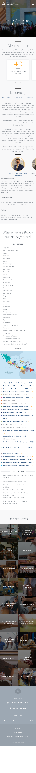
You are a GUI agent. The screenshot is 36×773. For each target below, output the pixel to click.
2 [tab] (18, 82)
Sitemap (18, 728)
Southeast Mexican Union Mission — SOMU (17, 462)
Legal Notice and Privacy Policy (18, 736)
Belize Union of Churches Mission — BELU (17, 386)
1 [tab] (15, 82)
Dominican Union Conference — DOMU (16, 406)
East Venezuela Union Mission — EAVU (16, 409)
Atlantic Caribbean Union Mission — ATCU (17, 383)
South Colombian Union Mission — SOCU (17, 459)
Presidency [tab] (6, 98)
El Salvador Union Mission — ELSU (15, 412)
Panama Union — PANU (11, 454)
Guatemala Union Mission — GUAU (15, 421)
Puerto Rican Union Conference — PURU (17, 456)
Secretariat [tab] (18, 98)
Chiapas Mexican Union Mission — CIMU (16, 397)
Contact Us (18, 732)
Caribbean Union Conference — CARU (16, 389)
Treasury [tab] (30, 98)
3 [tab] (21, 82)
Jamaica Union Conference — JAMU (15, 436)
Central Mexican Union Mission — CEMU (16, 392)
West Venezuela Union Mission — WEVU (16, 465)
